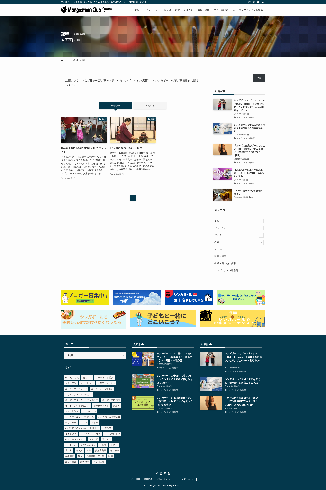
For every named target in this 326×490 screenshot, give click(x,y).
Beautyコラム (72, 377)
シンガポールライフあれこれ (79, 417)
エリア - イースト (106, 383)
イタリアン (70, 383)
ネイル (94, 422)
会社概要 (135, 479)
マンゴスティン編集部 (226, 270)
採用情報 (148, 479)
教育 (216, 242)
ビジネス (106, 428)
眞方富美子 (100, 450)
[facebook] (245, 2)
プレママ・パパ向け (90, 433)
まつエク (87, 377)
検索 (259, 77)
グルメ (218, 221)
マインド (93, 439)
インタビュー (87, 383)
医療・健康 (220, 256)
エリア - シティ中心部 (102, 389)
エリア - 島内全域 (111, 400)
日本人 (79, 450)
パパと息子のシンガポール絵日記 (81, 428)
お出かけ (219, 249)
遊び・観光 (70, 461)
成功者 (68, 450)
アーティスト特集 (104, 377)
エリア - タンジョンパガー (78, 394)
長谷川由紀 (98, 461)
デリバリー (70, 422)
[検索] (262, 2)
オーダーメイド (101, 405)
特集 (89, 450)
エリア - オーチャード (76, 389)
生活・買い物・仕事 (225, 263)
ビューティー (221, 228)
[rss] (258, 2)
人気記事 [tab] (150, 105)
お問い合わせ (188, 479)
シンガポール (89, 411)
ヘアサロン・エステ (75, 439)
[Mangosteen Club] (86, 9)
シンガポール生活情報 (109, 417)
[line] (254, 2)
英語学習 (69, 456)
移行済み (114, 450)
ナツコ (83, 422)
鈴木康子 (84, 461)
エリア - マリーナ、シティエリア (81, 400)
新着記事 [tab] (115, 105)
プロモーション (112, 433)
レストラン (70, 445)
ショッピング (71, 411)
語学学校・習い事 (95, 456)
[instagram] (249, 2)
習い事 (68, 40)
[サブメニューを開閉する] (261, 221)
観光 (80, 456)
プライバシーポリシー (167, 479)
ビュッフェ (70, 433)
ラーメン (106, 439)
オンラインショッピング (77, 405)
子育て (103, 445)
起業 (110, 456)
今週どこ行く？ (88, 445)
